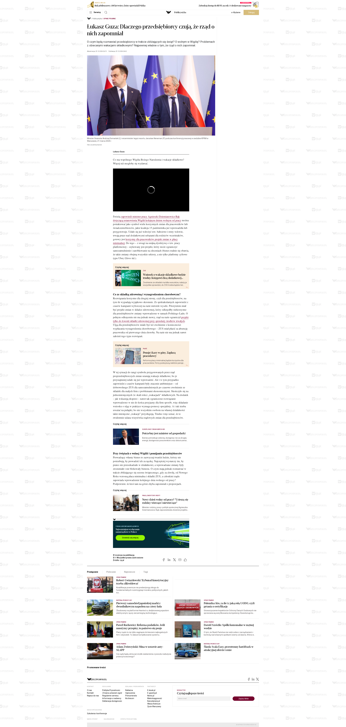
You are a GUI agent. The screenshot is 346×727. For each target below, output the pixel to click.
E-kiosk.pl (151, 690)
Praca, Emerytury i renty (151, 495)
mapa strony (92, 719)
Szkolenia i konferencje (97, 713)
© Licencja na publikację (124, 555)
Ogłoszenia (130, 693)
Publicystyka (180, 12)
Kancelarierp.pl (153, 701)
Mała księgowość (154, 698)
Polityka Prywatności (111, 690)
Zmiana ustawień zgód (112, 693)
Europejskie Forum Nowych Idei (153, 429)
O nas (89, 690)
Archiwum (129, 698)
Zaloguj (251, 12)
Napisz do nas (93, 696)
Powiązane (92, 572)
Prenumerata (131, 696)
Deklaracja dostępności (112, 701)
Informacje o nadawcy (111, 698)
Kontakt (90, 693)
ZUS (144, 270)
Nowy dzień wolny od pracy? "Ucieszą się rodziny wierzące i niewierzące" (165, 501)
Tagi (145, 572)
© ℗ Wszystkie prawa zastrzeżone (128, 558)
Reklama (129, 690)
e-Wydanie (235, 12)
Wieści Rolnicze (153, 704)
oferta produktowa (128, 719)
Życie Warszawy (154, 706)
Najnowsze (129, 572)
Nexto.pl (150, 696)
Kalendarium (109, 719)
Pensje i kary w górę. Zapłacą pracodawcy (159, 354)
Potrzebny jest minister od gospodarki (163, 433)
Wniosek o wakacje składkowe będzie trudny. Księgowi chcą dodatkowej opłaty (164, 276)
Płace (145, 348)
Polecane (111, 572)
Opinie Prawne (109, 19)
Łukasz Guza (118, 152)
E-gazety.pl (152, 693)
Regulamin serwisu (110, 696)
